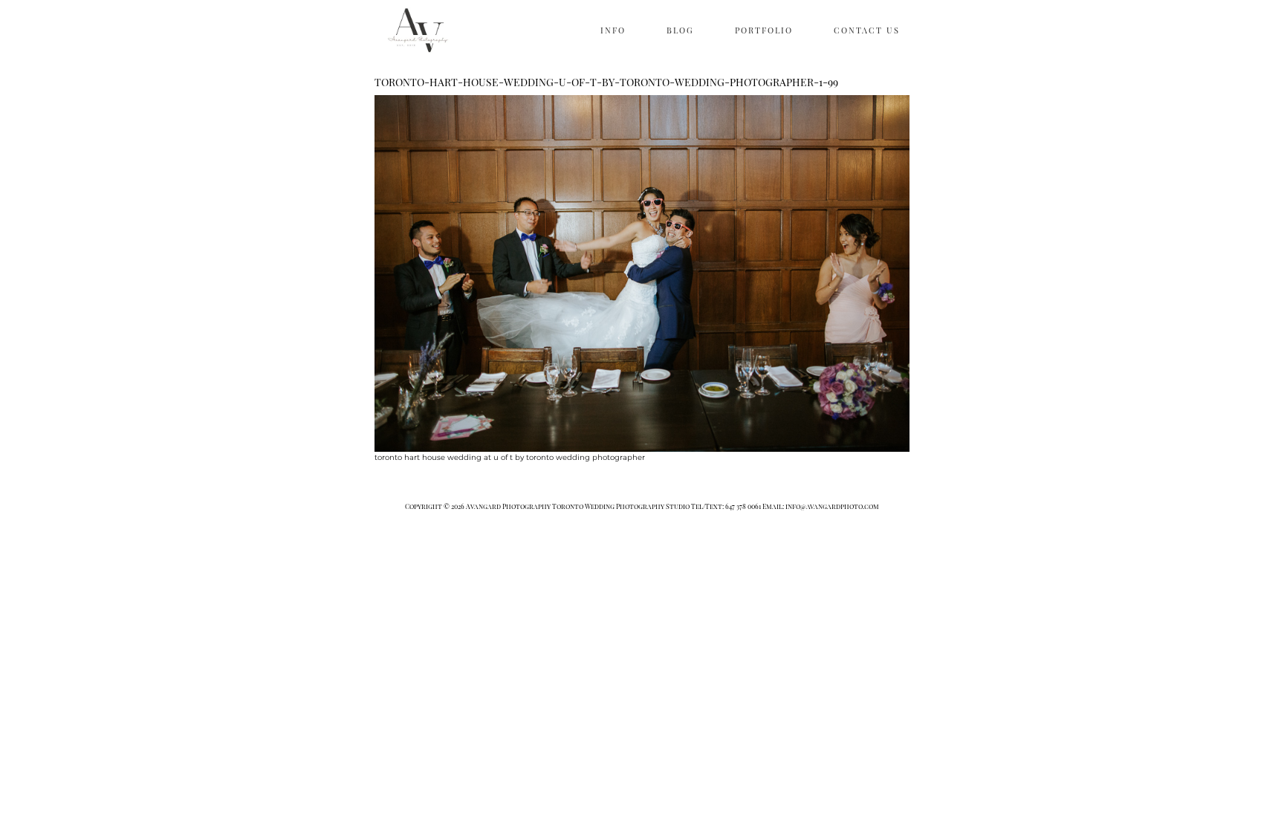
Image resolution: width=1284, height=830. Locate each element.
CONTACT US (867, 30)
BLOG (680, 30)
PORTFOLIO (764, 30)
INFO (613, 30)
